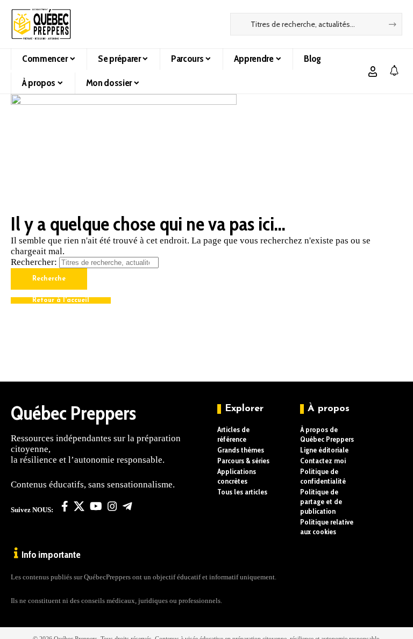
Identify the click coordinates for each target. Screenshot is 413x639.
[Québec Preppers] (41, 24)
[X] (79, 506)
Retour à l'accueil (60, 300)
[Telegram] (127, 506)
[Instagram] (112, 506)
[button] (372, 71)
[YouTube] (96, 506)
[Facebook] (65, 506)
